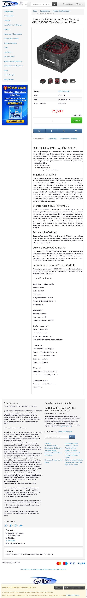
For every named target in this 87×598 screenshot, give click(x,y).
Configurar (59, 588)
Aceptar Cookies (78, 588)
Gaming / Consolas (10, 43)
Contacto (48, 443)
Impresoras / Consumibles (13, 34)
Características (38, 139)
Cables (6, 48)
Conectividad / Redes (11, 38)
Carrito (80, 4)
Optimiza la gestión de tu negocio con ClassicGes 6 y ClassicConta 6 (74, 462)
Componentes (9, 16)
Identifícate (68, 4)
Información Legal (71, 443)
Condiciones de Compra (53, 448)
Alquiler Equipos (9, 75)
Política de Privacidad (66, 426)
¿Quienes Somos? (51, 450)
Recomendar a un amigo (68, 139)
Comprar (76, 120)
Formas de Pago (70, 448)
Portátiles (7, 20)
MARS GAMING (64, 91)
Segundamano (9, 79)
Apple (6, 70)
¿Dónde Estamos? (71, 450)
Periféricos (7, 52)
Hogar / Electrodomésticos (13, 61)
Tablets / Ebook (9, 57)
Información (52, 139)
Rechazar (68, 588)
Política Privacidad (51, 446)
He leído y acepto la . (59, 431)
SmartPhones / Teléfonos (13, 25)
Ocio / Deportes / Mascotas (13, 66)
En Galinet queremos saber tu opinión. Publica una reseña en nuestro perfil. (43, 569)
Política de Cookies (73, 595)
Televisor (7, 29)
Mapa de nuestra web (72, 453)
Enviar (72, 437)
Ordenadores (8, 11)
